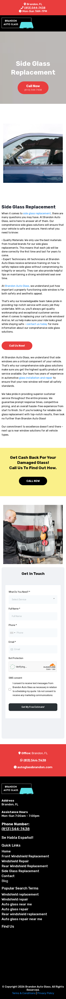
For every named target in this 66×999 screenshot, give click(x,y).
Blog (5, 881)
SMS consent (15, 678)
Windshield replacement (20, 894)
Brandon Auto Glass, (17, 285)
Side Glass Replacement (20, 871)
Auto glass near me (17, 904)
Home (6, 851)
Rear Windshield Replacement (25, 866)
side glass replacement (37, 213)
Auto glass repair (15, 909)
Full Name (14, 608)
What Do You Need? (19, 592)
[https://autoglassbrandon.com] (18, 23)
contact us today (36, 324)
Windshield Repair (15, 861)
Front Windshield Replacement (25, 856)
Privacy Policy (45, 993)
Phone (13, 625)
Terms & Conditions (23, 993)
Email (12, 642)
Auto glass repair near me (22, 919)
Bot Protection (16, 658)
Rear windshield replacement (24, 914)
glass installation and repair (35, 377)
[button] (63, 23)
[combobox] (33, 599)
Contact (8, 876)
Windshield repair (15, 899)
